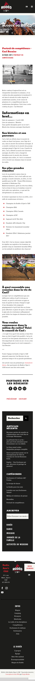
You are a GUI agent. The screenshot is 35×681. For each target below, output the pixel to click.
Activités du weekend (17, 544)
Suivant (23, 399)
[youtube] (2, 592)
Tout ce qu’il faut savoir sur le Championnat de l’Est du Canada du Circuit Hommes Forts (17, 456)
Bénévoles (17, 619)
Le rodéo (17, 646)
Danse (9, 529)
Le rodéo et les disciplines (17, 622)
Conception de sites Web (12, 674)
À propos (17, 651)
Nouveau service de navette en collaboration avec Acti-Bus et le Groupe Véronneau (17, 434)
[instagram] (6, 588)
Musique (11, 533)
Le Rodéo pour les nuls (15, 487)
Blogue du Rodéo (18, 663)
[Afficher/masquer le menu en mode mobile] (32, 7)
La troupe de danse (13, 484)
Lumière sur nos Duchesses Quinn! (16, 491)
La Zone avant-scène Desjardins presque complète (17, 448)
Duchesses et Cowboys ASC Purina (16, 479)
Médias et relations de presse (17, 496)
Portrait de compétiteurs (15, 503)
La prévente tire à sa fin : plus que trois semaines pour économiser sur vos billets (17, 442)
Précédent (12, 399)
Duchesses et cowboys (18, 628)
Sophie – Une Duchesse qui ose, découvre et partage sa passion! (16, 464)
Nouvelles (10, 499)
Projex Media (26, 674)
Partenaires (17, 631)
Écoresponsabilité (17, 660)
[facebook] (2, 588)
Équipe (17, 654)
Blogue (17, 610)
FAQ (17, 634)
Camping (17, 613)
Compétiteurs (18, 625)
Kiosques (17, 616)
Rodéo (9, 525)
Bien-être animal (18, 657)
